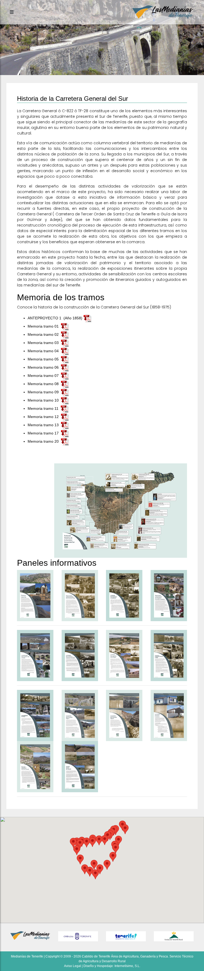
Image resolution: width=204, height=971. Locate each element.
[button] (107, 865)
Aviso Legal (72, 966)
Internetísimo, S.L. (127, 966)
